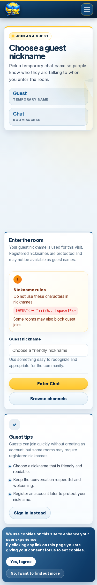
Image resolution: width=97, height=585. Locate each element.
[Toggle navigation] (87, 9)
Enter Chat (48, 383)
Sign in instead (30, 512)
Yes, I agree (21, 561)
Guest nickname (25, 339)
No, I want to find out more (35, 573)
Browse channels (48, 398)
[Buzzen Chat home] (21, 9)
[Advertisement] (48, 183)
